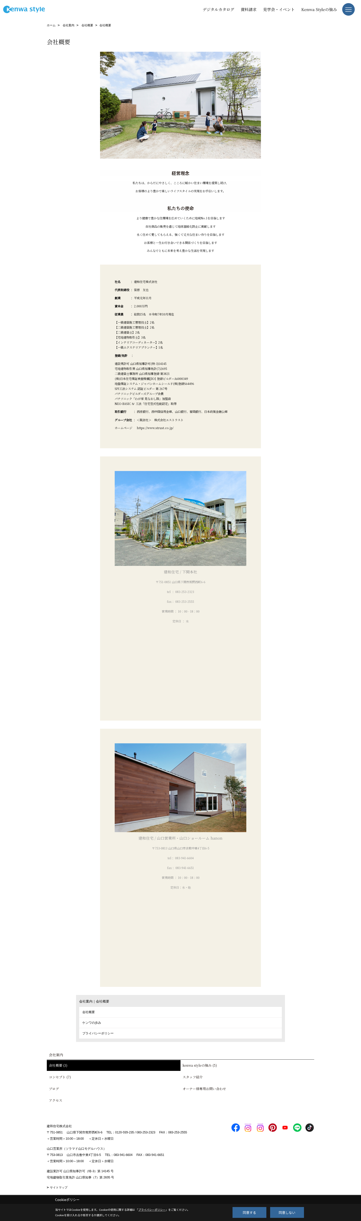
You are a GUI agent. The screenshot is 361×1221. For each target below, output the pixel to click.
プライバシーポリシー (98, 1033)
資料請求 (249, 9)
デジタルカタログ (218, 9)
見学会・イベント (279, 9)
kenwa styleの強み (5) (200, 1065)
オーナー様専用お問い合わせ (204, 1088)
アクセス (55, 1100)
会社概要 (88, 1012)
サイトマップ (58, 1187)
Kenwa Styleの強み (319, 9)
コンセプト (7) (60, 1077)
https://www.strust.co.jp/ (155, 428)
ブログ (54, 1088)
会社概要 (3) (58, 1065)
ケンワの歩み (91, 1022)
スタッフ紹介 (193, 1077)
